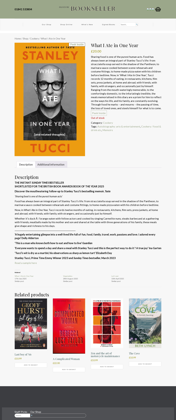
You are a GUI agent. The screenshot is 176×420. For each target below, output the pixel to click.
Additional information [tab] (50, 164)
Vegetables (67, 276)
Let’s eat (115, 276)
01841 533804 (24, 9)
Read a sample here (26, 262)
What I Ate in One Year (24, 276)
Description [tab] (26, 164)
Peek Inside (99, 113)
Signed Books (108, 24)
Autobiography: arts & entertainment (118, 126)
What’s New (87, 24)
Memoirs (107, 130)
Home (18, 38)
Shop (25, 38)
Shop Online (66, 24)
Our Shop (46, 24)
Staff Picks (21, 411)
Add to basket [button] (31, 365)
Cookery (34, 38)
